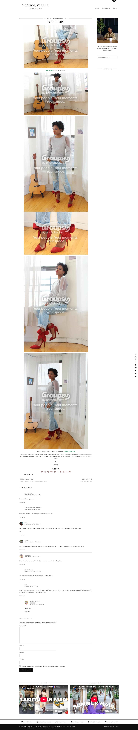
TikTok (61, 722)
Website (21, 659)
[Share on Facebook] (27, 475)
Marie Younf (29, 570)
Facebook (78, 722)
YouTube (112, 722)
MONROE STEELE (35, 5)
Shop (115, 8)
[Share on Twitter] (30, 475)
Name (21, 646)
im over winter (86, 480)
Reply (23, 502)
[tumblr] (60, 471)
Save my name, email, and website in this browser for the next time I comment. (43, 666)
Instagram (44, 722)
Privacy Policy (40, 728)
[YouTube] (51, 471)
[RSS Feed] (66, 471)
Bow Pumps (55, 22)
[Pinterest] (48, 471)
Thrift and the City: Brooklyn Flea (33, 480)
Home (97, 8)
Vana (26, 540)
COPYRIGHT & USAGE (53, 728)
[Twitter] (42, 471)
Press (22, 728)
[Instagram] (45, 471)
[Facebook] (55, 471)
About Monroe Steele (58, 726)
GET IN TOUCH (71, 726)
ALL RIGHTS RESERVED (42, 726)
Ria (26, 522)
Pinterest (95, 722)
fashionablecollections (33, 507)
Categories (106, 8)
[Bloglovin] (58, 471)
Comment (22, 626)
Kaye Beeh (28, 555)
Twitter (27, 722)
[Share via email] (25, 475)
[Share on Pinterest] (32, 475)
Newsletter (30, 728)
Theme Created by (111, 726)
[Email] (70, 471)
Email (21, 652)
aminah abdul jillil (61, 18)
